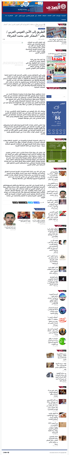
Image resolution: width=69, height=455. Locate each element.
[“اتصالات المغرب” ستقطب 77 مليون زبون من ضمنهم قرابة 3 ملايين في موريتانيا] (62, 320)
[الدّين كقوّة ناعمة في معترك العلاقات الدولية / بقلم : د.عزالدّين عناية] (62, 269)
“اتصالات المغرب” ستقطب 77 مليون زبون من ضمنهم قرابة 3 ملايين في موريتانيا (53, 321)
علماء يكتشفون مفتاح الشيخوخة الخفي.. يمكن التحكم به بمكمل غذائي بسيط (52, 440)
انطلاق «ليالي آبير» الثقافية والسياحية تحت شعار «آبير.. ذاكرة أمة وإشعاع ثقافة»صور (52, 232)
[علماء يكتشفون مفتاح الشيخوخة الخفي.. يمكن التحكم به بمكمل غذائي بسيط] (62, 438)
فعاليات (39, 16)
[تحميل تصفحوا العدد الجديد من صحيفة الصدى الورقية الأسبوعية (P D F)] (56, 83)
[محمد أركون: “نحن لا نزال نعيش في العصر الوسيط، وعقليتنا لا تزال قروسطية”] (62, 257)
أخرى (16, 16)
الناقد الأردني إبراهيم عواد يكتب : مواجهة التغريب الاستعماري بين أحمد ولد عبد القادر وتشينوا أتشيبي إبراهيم (52, 246)
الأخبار (53, 16)
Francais (64, 20)
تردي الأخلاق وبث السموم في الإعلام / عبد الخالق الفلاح (24, 220)
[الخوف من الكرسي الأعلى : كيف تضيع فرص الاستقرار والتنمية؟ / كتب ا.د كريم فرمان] (62, 201)
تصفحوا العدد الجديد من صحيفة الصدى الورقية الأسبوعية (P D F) (57, 54)
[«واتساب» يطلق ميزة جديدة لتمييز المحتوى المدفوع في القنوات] (62, 341)
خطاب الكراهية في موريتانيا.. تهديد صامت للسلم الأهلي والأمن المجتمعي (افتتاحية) (57, 41)
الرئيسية (63, 16)
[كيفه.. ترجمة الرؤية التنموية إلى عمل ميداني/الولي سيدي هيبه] (50, 365)
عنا (6, 16)
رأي (36, 16)
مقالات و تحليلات (34, 24)
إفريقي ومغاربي (30, 16)
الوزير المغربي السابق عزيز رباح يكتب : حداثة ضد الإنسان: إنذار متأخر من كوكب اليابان (52, 215)
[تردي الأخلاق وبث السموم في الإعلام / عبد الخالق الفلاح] (24, 215)
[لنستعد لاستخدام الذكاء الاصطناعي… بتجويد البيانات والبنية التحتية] (62, 310)
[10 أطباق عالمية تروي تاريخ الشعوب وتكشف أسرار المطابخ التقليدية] (62, 415)
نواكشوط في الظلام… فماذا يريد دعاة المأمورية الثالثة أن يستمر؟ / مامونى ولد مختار (38, 221)
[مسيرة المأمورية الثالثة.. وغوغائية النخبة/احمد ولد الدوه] (50, 355)
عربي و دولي (22, 16)
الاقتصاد (49, 16)
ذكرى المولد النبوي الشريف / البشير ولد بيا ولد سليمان (9, 227)
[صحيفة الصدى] (56, 7)
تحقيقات (44, 16)
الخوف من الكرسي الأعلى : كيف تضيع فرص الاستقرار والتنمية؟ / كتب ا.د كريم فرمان (52, 204)
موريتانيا (58, 16)
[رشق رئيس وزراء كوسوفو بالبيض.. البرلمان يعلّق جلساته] (62, 391)
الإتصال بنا (10, 16)
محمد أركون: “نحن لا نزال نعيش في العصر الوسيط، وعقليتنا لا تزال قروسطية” (52, 259)
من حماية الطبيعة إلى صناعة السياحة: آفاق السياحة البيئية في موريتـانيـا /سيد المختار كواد (60, 377)
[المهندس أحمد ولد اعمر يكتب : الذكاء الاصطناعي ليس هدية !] (62, 331)
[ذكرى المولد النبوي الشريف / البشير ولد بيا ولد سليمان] (9, 219)
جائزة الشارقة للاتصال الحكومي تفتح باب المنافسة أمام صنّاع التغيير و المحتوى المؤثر (53, 280)
